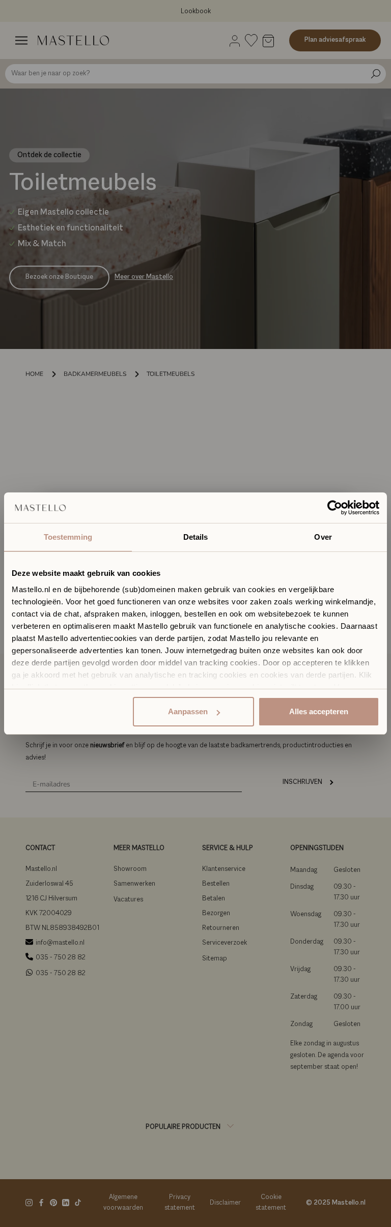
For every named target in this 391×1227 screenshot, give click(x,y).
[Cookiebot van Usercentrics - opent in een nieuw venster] (334, 507)
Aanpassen (188, 711)
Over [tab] (322, 537)
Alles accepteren (318, 711)
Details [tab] (195, 537)
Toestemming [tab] (68, 537)
